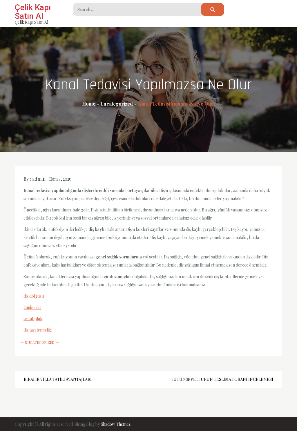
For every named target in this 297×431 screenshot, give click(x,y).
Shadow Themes (115, 424)
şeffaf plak (32, 318)
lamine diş (32, 307)
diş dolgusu (33, 296)
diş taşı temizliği (37, 330)
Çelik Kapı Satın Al (33, 12)
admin (39, 179)
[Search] (212, 9)
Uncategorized (40, 342)
